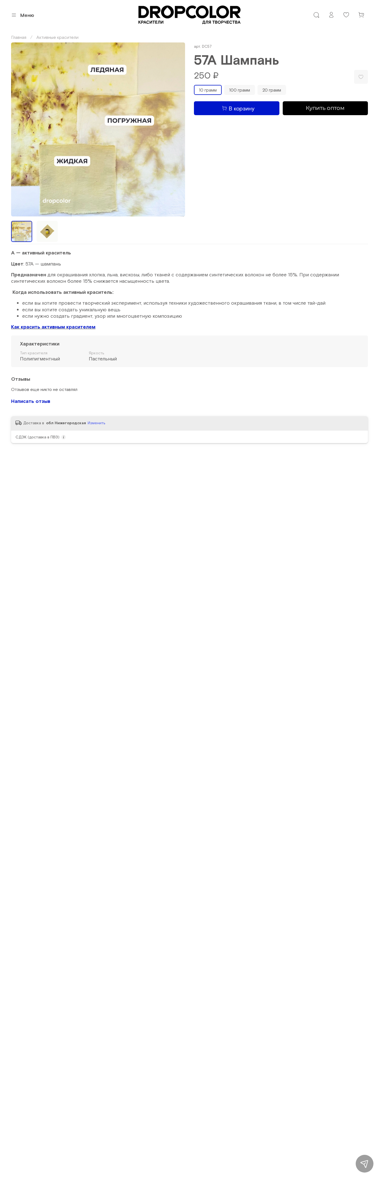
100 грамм (239, 89)
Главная (18, 37)
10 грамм (208, 89)
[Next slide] (176, 129)
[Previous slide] (20, 129)
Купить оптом (325, 108)
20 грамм (271, 89)
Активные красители (57, 37)
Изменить (96, 422)
